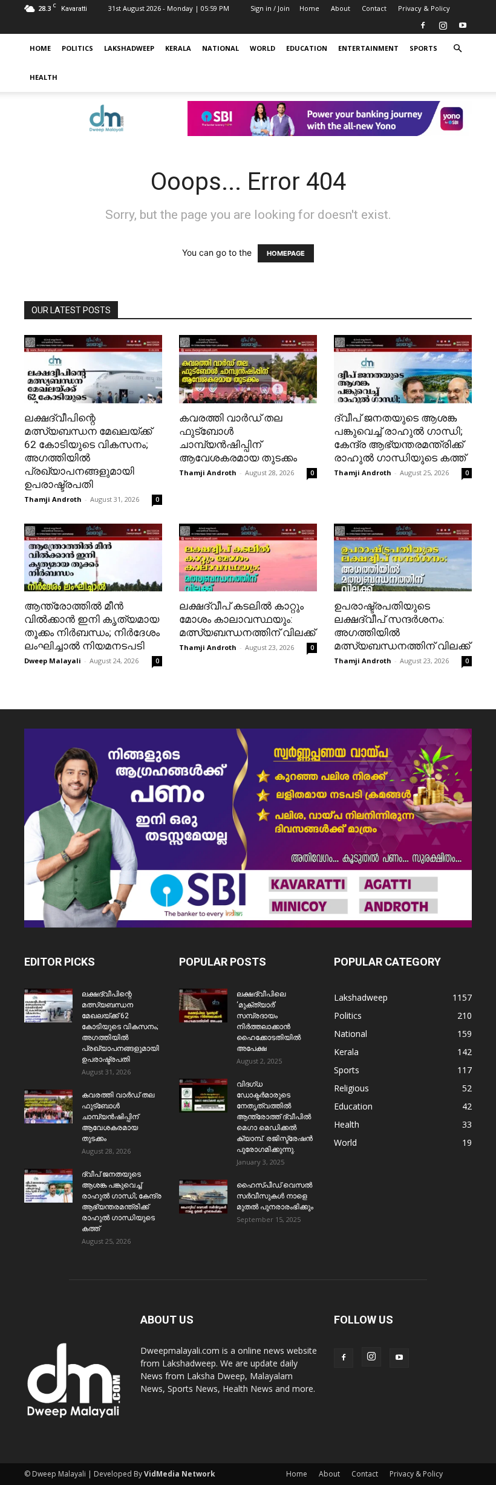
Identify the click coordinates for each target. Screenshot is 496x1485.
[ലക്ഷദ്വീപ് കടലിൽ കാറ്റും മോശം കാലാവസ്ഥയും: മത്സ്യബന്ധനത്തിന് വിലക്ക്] (248, 558)
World (262, 48)
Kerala (178, 48)
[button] (457, 48)
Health (43, 77)
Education (306, 48)
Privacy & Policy (424, 8)
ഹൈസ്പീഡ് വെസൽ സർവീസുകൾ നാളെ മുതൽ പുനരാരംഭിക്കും (275, 1196)
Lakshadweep (129, 48)
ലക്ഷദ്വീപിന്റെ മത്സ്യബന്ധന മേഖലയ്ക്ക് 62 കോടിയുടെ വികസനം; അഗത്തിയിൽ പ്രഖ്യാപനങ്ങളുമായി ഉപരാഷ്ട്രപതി (120, 1027)
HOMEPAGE (286, 253)
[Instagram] (443, 25)
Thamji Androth (53, 499)
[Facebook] (423, 25)
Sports (423, 48)
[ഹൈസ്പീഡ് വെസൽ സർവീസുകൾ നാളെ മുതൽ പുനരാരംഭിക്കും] (203, 1197)
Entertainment (368, 48)
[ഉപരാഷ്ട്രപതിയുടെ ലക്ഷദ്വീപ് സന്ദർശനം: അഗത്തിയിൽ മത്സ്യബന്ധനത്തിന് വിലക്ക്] (403, 558)
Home (309, 8)
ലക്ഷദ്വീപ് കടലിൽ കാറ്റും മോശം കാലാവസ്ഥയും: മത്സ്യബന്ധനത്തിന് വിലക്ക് (247, 619)
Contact (374, 8)
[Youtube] (463, 25)
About (340, 8)
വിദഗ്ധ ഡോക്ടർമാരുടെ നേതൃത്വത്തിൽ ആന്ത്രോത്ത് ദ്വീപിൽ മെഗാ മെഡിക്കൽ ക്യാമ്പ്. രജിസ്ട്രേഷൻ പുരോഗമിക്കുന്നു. (275, 1117)
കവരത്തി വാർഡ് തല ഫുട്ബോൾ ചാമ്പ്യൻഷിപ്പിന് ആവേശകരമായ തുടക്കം (118, 1117)
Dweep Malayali (52, 660)
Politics (77, 48)
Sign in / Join (270, 8)
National (220, 48)
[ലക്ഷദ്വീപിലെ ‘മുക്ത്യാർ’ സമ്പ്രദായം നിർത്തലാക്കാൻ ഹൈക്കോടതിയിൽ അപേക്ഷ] (203, 1005)
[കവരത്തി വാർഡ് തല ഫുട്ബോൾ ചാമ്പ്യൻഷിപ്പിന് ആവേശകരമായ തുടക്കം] (248, 369)
